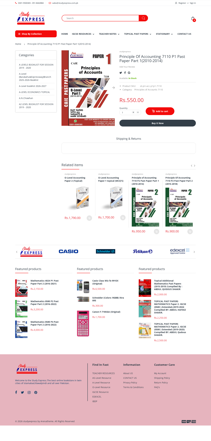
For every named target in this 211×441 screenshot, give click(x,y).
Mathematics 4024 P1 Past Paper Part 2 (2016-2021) (45, 282)
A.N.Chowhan (26, 98)
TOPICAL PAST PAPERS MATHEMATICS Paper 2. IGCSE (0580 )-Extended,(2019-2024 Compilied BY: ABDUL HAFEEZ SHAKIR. (170, 307)
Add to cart (162, 111)
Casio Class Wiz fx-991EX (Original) (105, 282)
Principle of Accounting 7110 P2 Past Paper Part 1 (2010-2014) (145, 180)
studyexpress (125, 51)
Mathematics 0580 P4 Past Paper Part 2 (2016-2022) (45, 323)
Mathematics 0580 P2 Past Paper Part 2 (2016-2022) (45, 303)
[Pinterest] (35, 392)
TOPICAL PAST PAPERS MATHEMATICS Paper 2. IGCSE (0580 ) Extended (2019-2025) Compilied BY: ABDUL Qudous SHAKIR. (170, 330)
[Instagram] (29, 392)
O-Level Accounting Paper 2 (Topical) (75, 179)
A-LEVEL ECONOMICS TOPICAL (34, 92)
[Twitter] (120, 72)
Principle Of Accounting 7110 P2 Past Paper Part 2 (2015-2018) (179, 180)
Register (182, 3)
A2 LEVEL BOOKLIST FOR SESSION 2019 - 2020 (36, 106)
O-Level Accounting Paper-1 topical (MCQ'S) (110, 179)
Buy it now (158, 123)
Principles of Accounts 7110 (148, 89)
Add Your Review (127, 66)
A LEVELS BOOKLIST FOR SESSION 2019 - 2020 (36, 66)
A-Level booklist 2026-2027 (32, 86)
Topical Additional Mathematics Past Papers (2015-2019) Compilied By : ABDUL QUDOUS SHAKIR (168, 285)
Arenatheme (47, 421)
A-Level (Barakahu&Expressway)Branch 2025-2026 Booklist (35, 76)
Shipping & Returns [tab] (128, 138)
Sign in (193, 3)
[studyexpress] (30, 17)
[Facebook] (125, 72)
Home (18, 43)
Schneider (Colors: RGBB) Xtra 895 (108, 299)
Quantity (123, 108)
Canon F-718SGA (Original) (106, 311)
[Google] (129, 72)
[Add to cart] (89, 218)
